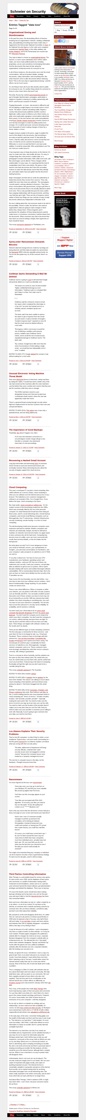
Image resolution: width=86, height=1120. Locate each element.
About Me (67, 16)
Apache (56, 184)
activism (57, 168)
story (36, 463)
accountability (58, 165)
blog (64, 75)
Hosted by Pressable (30, 1111)
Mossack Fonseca (18, 54)
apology (40, 677)
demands (15, 252)
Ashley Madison (14, 51)
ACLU (67, 165)
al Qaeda (64, 176)
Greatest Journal (14, 983)
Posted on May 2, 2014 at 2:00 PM (19, 417)
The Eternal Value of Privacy (63, 134)
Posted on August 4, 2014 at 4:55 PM (20, 261)
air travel (69, 174)
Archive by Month (60, 150)
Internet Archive (36, 896)
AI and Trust (58, 129)
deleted (33, 354)
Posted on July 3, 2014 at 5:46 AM (19, 360)
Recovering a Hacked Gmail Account (27, 460)
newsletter (66, 77)
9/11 (64, 159)
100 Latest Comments (61, 152)
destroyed (19, 379)
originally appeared (23, 670)
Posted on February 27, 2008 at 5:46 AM (21, 1092)
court (29, 280)
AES (62, 172)
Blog (12, 16)
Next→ (23, 1104)
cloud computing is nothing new (31, 505)
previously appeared (24, 224)
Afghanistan (69, 172)
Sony (46, 45)
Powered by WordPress (16, 1111)
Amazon (20, 640)
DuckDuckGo (66, 25)
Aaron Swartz (63, 161)
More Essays (58, 141)
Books (29, 16)
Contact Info (58, 94)
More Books (58, 230)
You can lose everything (26, 638)
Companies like (40, 638)
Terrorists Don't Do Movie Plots (64, 137)
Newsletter (20, 16)
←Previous (13, 1104)
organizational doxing (38, 57)
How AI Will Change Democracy (64, 119)
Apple (62, 184)
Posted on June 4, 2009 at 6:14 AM (20, 718)
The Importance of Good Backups (26, 430)
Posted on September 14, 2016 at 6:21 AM (22, 229)
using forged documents (37, 95)
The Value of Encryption (62, 131)
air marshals (61, 174)
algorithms (57, 178)
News (43, 16)
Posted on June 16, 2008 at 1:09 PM (20, 861)
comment (21, 741)
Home (11, 20)
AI (55, 174)
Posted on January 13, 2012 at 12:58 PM (21, 474)
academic (57, 163)
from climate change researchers (24, 120)
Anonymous (58, 182)
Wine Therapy (38, 989)
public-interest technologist (67, 68)
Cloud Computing (18, 487)
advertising (70, 170)
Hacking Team (23, 49)
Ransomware (15, 779)
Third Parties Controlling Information (27, 874)
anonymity (64, 180)
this (18, 433)
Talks (49, 16)
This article (30, 410)
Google (11, 640)
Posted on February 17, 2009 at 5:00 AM (21, 766)
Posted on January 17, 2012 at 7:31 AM (21, 447)
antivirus (66, 182)
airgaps (56, 176)
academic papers (68, 163)
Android (57, 180)
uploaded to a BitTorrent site (40, 1012)
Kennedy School (65, 81)
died (10, 985)
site (49, 983)
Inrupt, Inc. (57, 87)
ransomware (37, 782)
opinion (33, 674)
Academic (57, 16)
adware (56, 172)
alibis (64, 178)
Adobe (63, 168)
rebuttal (29, 677)
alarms (70, 176)
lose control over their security (30, 1008)
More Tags (57, 187)
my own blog (26, 921)
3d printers (58, 159)
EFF (66, 83)
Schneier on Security (28, 11)
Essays (36, 16)
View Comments (41, 229)
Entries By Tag (24, 20)
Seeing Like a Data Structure (64, 122)
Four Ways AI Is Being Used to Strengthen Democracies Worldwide (64, 105)
